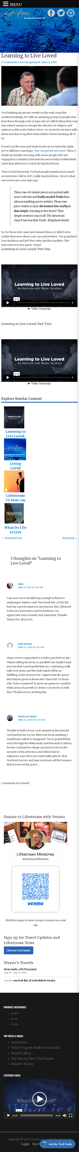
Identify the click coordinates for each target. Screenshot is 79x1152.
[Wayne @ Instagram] (70, 12)
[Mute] (65, 1115)
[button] (39, 1099)
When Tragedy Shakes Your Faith (35, 1047)
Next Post (69, 538)
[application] (39, 1099)
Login (25, 1144)
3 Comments (9, 62)
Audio (15, 1013)
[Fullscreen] (70, 1115)
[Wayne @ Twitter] (61, 12)
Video (14, 1024)
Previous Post (12, 538)
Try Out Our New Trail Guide (32, 1058)
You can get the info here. (50, 150)
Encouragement (29, 62)
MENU (16, 4)
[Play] (8, 1115)
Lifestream (19, 1042)
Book (14, 1019)
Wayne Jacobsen (27, 716)
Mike (21, 584)
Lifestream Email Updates (18, 950)
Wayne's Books (22, 1064)
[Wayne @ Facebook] (51, 12)
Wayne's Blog (21, 1053)
